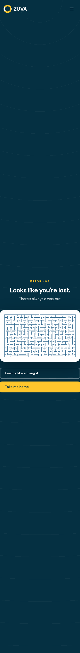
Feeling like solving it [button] (21, 373)
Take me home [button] (17, 387)
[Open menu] (71, 9)
